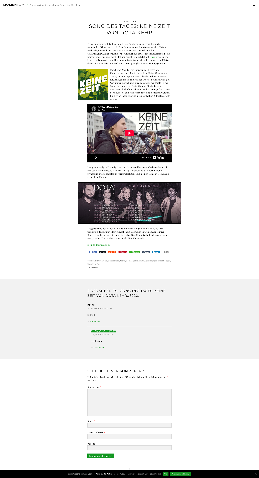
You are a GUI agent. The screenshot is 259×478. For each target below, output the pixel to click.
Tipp (98, 264)
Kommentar (94, 386)
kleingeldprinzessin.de (98, 244)
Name (91, 421)
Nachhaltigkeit (132, 260)
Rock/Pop (91, 264)
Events (104, 260)
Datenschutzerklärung (180, 474)
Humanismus (113, 260)
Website (91, 443)
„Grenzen (154, 56)
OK (165, 474)
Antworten (95, 321)
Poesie (167, 260)
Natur (141, 260)
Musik (122, 260)
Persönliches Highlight (154, 260)
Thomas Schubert (103, 331)
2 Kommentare (93, 267)
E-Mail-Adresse (96, 432)
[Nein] (255, 473)
